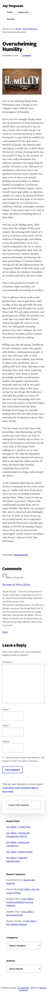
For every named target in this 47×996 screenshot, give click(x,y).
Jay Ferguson (12, 5)
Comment (7, 662)
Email (5, 725)
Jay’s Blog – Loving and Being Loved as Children (20, 902)
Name (5, 709)
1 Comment (26, 55)
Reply (5, 632)
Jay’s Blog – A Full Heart (18, 827)
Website (6, 741)
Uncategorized (21, 555)
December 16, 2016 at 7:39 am (16, 584)
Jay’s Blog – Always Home (19, 852)
